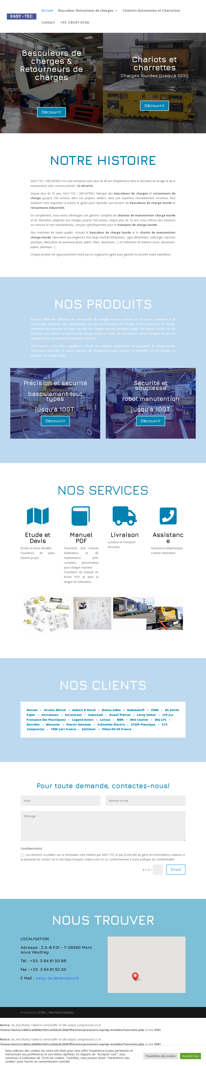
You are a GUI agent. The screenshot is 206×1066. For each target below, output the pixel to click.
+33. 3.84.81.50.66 (74, 23)
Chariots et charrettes (154, 63)
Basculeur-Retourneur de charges (85, 11)
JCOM (41, 1012)
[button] (136, 976)
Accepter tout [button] (190, 1056)
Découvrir (51, 112)
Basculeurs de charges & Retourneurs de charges (51, 65)
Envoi (176, 869)
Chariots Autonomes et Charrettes (151, 11)
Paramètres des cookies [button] (161, 1056)
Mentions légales (61, 1012)
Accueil (47, 11)
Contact (48, 23)
